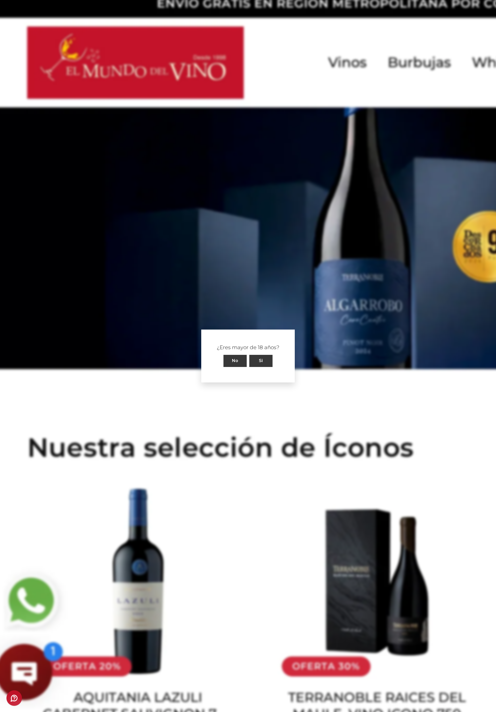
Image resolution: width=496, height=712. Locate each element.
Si (261, 360)
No (235, 360)
